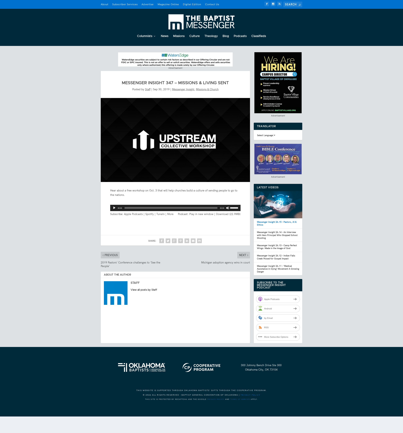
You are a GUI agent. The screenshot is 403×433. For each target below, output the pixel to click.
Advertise (148, 4)
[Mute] (227, 208)
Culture (194, 36)
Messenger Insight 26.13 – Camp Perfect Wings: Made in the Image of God (277, 247)
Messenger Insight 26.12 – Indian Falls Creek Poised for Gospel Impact (276, 257)
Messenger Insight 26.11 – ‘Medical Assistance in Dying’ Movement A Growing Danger (278, 269)
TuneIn (160, 214)
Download (222, 214)
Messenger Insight (183, 89)
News (164, 36)
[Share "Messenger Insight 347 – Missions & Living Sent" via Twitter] (168, 241)
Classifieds (258, 36)
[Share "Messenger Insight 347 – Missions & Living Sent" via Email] (193, 241)
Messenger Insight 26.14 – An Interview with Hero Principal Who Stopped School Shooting (277, 235)
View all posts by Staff (144, 290)
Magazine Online (168, 4)
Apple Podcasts (133, 214)
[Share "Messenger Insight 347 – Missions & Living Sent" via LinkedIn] (187, 241)
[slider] (234, 207)
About (104, 4)
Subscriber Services (125, 4)
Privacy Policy (250, 395)
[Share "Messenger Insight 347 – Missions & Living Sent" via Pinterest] (180, 241)
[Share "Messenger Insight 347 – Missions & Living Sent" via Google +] (174, 241)
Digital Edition (192, 4)
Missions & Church (207, 89)
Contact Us (212, 4)
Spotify (149, 214)
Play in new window (201, 214)
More (170, 214)
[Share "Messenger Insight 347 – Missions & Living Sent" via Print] (199, 241)
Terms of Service (240, 399)
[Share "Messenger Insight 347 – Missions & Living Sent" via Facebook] (162, 241)
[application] (175, 208)
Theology (211, 36)
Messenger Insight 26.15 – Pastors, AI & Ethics (276, 223)
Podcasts (240, 36)
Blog (226, 36)
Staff (147, 89)
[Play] (114, 208)
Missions (179, 36)
